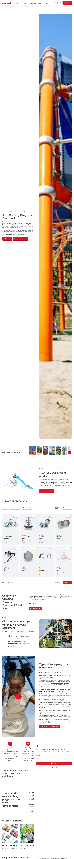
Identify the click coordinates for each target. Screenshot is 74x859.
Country (38, 755)
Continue (53, 763)
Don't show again (53, 767)
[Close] (70, 745)
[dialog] (37, 429)
